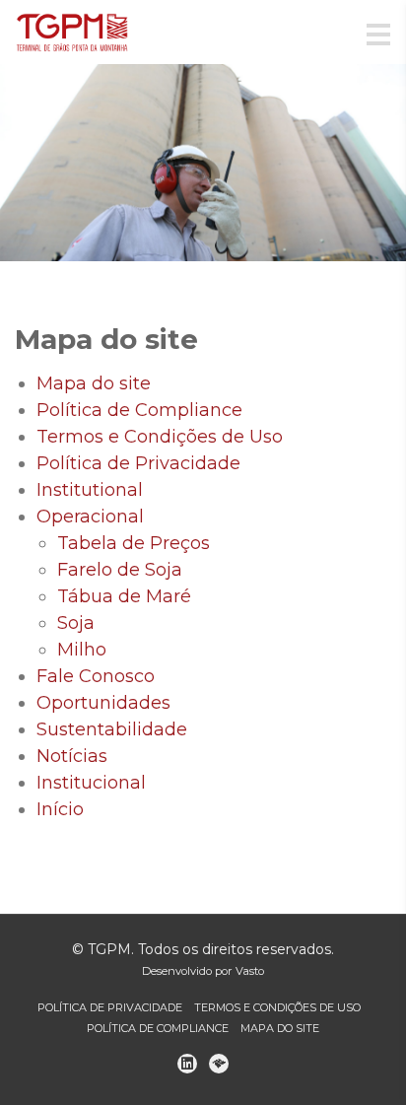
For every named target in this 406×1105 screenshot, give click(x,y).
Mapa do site (93, 383)
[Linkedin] (187, 1063)
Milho (81, 649)
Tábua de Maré (124, 596)
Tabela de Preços (133, 543)
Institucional (91, 783)
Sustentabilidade (111, 729)
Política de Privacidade (138, 463)
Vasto (250, 971)
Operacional (90, 516)
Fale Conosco (95, 676)
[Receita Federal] (219, 1063)
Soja (76, 623)
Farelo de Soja (119, 570)
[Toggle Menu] (378, 35)
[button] (30, 162)
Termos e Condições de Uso (159, 437)
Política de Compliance (139, 410)
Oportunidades (103, 703)
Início (60, 809)
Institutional (89, 490)
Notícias (71, 756)
